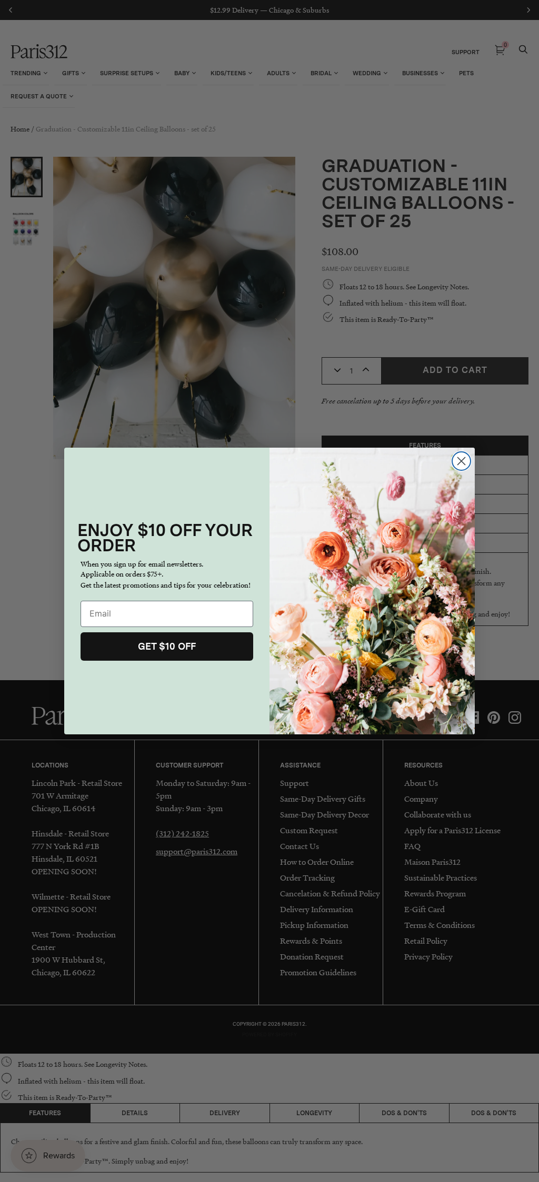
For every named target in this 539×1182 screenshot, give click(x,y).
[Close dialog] (461, 461)
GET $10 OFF (167, 646)
